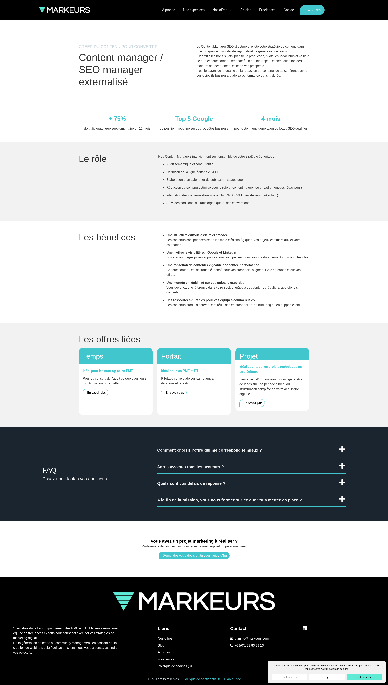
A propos (168, 10)
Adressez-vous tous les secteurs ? (190, 467)
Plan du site (232, 679)
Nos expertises (194, 10)
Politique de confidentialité (202, 679)
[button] (251, 449)
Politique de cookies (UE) (176, 666)
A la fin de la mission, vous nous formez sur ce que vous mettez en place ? (229, 500)
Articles (245, 10)
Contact (289, 10)
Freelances (267, 10)
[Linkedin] (305, 628)
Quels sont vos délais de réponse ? (191, 483)
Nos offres (220, 10)
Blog (161, 645)
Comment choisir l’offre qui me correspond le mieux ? (209, 450)
